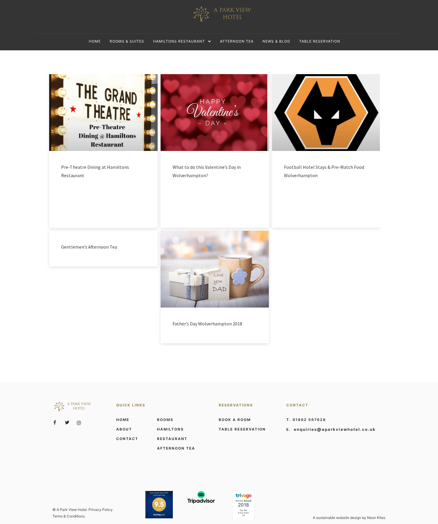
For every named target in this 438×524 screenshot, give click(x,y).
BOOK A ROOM (235, 419)
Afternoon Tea (237, 41)
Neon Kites (376, 517)
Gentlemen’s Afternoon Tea (89, 247)
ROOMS (165, 419)
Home (95, 41)
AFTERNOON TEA (176, 448)
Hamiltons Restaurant (179, 41)
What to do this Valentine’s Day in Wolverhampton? (207, 171)
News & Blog (276, 41)
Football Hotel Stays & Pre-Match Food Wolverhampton (324, 171)
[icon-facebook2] (56, 422)
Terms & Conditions (68, 516)
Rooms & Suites (127, 41)
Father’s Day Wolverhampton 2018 (207, 324)
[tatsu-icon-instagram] (79, 422)
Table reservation (319, 41)
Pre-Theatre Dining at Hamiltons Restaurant (95, 171)
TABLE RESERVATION (242, 429)
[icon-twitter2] (68, 422)
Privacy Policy (100, 509)
